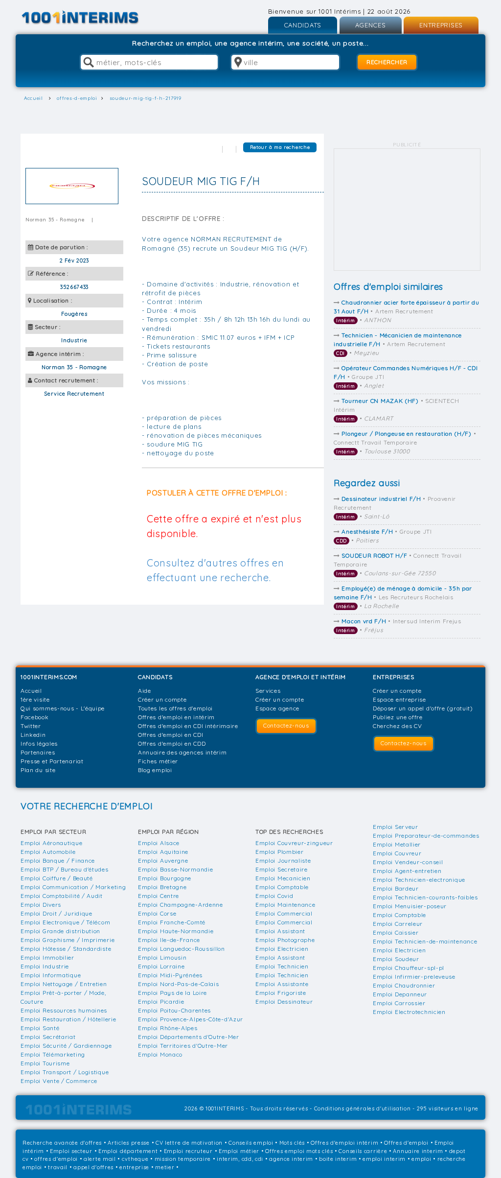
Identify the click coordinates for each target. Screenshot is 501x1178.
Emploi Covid (274, 895)
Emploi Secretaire (281, 869)
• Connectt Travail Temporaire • (405, 442)
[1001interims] (91, 17)
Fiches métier (158, 761)
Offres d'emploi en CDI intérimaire (188, 726)
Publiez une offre (398, 717)
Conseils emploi (250, 1142)
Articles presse (129, 1142)
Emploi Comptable (282, 887)
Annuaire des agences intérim (182, 752)
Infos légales (39, 743)
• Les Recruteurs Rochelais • (403, 597)
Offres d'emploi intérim (344, 1142)
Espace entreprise (399, 699)
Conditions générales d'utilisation (362, 1108)
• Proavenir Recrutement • (395, 507)
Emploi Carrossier (399, 1003)
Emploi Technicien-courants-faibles (425, 897)
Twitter (31, 726)
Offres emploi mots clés (299, 1151)
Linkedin (33, 734)
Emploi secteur (71, 1151)
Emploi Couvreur (397, 853)
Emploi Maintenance (285, 904)
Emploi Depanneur (400, 994)
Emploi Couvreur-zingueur (294, 843)
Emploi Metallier (397, 844)
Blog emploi (155, 770)
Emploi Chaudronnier (404, 985)
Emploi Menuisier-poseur (410, 906)
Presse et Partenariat (52, 761)
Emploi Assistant (280, 931)
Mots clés (292, 1142)
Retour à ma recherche (280, 147)
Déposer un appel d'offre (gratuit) (423, 708)
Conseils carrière (363, 1151)
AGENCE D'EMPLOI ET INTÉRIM (300, 677)
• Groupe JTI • (406, 376)
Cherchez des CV (397, 726)
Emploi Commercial (284, 913)
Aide (144, 690)
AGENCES (370, 25)
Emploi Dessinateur (284, 1001)
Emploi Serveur (395, 826)
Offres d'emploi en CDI (170, 734)
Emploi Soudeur (396, 959)
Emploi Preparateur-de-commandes (426, 835)
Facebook (35, 717)
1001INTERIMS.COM (49, 677)
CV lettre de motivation (189, 1142)
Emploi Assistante (282, 984)
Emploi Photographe (285, 939)
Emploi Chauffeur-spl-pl (408, 967)
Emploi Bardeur (396, 888)
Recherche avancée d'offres (62, 1142)
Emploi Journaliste (283, 860)
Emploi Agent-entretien (407, 870)
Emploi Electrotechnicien (409, 1011)
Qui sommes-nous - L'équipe (63, 708)
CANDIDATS (302, 25)
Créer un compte (162, 699)
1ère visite (35, 699)
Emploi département (128, 1151)
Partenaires (38, 752)
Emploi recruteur (188, 1151)
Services (268, 690)
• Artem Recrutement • (406, 311)
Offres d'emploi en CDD (171, 743)
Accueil (31, 690)
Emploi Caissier (396, 932)
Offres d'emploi (406, 1142)
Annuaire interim (418, 1151)
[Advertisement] (407, 210)
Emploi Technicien (282, 966)
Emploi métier (239, 1151)
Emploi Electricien (282, 948)
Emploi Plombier (279, 851)
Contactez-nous (286, 725)
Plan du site (38, 770)
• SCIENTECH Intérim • (396, 409)
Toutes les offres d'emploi (175, 708)
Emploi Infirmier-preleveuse (414, 976)
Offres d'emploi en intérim (176, 717)
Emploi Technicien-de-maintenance (425, 941)
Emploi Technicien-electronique (419, 879)
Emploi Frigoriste (280, 992)
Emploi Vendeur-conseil (408, 862)
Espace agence (277, 708)
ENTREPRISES (441, 25)
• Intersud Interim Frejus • (398, 625)
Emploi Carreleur (398, 923)
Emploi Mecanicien (283, 878)
